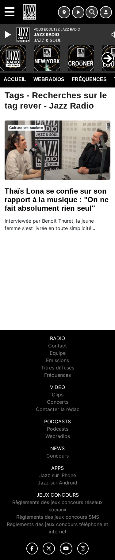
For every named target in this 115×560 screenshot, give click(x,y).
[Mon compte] (106, 12)
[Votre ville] (64, 12)
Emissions (57, 360)
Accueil (15, 79)
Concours (57, 456)
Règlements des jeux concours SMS (57, 517)
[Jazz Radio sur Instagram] (83, 548)
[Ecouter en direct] (78, 12)
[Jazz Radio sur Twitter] (49, 548)
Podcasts (57, 429)
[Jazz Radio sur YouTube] (66, 548)
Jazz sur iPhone (57, 475)
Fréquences (89, 79)
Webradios (48, 79)
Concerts (57, 402)
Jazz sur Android (57, 483)
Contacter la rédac (57, 409)
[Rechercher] (92, 12)
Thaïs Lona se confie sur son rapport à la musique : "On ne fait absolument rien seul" (57, 199)
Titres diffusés (57, 368)
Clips (57, 394)
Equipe (58, 353)
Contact (57, 346)
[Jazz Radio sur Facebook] (32, 548)
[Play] (8, 34)
